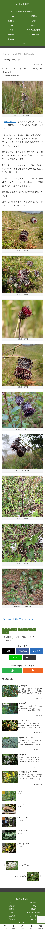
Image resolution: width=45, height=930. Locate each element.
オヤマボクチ (10, 122)
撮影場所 (33, 909)
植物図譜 (12, 906)
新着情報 (33, 902)
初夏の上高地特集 (33, 912)
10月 (21, 629)
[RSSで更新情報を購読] (33, 670)
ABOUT (33, 919)
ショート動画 (33, 916)
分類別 (33, 906)
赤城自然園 (7, 640)
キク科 (6, 632)
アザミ (34, 629)
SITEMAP (22, 923)
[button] (29, 657)
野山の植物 (7, 629)
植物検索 (12, 919)
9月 (16, 629)
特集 (11, 912)
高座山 (24, 637)
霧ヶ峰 (32, 637)
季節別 (11, 909)
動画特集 (12, 916)
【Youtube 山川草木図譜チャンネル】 (18, 619)
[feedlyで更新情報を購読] (12, 670)
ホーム (11, 902)
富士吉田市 (7, 637)
